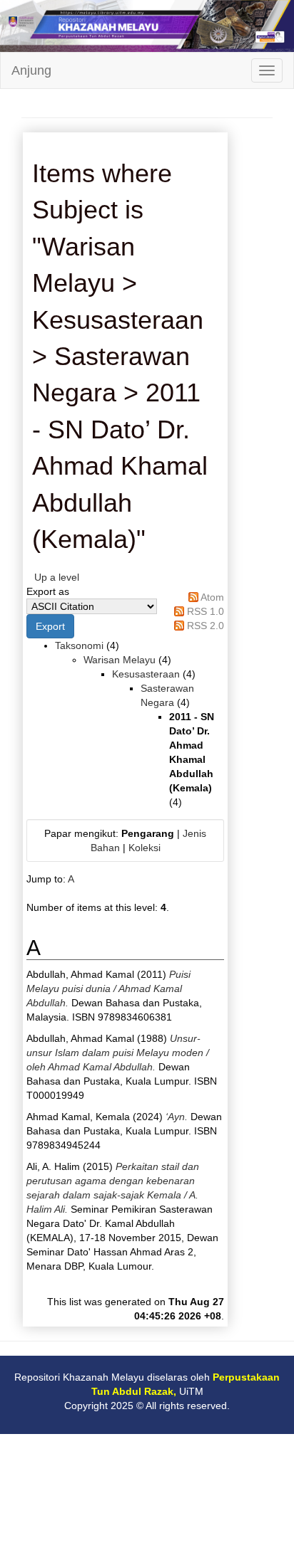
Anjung (31, 70)
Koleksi (144, 847)
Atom (212, 597)
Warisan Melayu (119, 659)
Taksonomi (79, 645)
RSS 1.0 (205, 611)
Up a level (56, 577)
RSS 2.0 (205, 625)
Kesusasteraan (146, 674)
